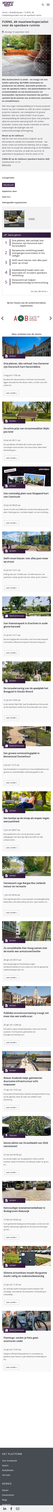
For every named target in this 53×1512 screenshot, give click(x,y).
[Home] (8, 3)
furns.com (6, 165)
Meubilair (8, 185)
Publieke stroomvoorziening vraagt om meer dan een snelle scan (26, 1014)
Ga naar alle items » (39, 291)
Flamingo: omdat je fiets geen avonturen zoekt (21, 1339)
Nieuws (13, 1135)
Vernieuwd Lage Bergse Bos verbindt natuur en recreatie (25, 885)
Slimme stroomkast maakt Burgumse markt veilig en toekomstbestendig (25, 1274)
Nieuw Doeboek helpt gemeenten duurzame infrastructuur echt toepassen (23, 1081)
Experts (5, 1465)
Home (4, 12)
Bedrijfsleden (8, 1470)
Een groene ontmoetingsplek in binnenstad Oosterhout (22, 755)
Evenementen (8, 1495)
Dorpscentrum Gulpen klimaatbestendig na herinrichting (30, 281)
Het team (6, 1475)
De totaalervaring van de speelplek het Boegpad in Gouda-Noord (26, 690)
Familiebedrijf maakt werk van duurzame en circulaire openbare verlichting (29, 273)
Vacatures (6, 1504)
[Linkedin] (4, 1508)
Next (50, 318)
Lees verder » (11, 393)
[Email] (17, 1508)
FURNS (32, 219)
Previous (3, 318)
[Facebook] (11, 1508)
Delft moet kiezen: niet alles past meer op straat (29, 261)
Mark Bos (6, 197)
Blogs (4, 1499)
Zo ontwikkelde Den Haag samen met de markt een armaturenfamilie (25, 949)
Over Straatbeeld (9, 1460)
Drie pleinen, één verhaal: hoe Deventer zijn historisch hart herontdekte (28, 243)
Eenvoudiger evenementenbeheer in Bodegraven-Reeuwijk (24, 1209)
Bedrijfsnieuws (16, 12)
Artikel (13, 356)
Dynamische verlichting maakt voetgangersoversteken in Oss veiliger (28, 253)
